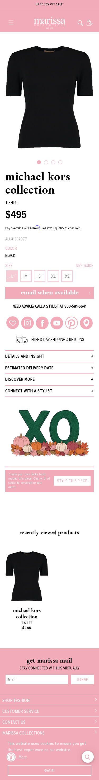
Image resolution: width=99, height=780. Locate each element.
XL (53, 276)
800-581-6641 (75, 306)
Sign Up (82, 680)
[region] (49, 4)
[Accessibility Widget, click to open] (11, 757)
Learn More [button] (17, 757)
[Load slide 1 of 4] (39, 162)
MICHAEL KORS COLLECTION (37, 182)
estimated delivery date (29, 368)
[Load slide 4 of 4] (60, 162)
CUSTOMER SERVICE (20, 711)
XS (67, 276)
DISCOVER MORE (20, 379)
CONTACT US (13, 722)
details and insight (24, 356)
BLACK (10, 255)
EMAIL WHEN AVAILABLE (49, 293)
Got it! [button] (49, 770)
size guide (84, 265)
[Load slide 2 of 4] (46, 162)
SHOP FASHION (16, 700)
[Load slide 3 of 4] (53, 162)
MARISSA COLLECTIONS (23, 733)
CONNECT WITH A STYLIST (28, 391)
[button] (11, 23)
